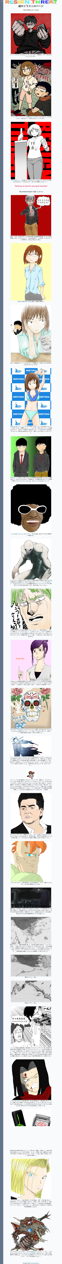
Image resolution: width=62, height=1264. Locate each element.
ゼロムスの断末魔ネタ (31, 1253)
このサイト (38, 786)
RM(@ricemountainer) (33, 1263)
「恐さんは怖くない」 (15, 180)
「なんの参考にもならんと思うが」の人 (20, 534)
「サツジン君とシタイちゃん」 (18, 117)
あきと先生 (33, 117)
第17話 (31, 1101)
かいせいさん (13, 54)
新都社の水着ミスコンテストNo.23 (19, 426)
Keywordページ (14, 477)
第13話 (22, 633)
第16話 (31, 882)
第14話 (41, 729)
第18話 (31, 1200)
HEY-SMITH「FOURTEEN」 (17, 729)
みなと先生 (29, 180)
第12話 (50, 580)
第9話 (33, 534)
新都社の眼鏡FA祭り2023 (24, 301)
